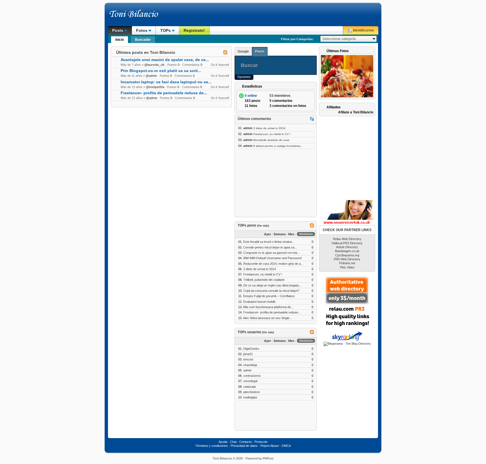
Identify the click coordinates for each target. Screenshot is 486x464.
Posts (118, 30)
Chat (233, 441)
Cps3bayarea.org (347, 255)
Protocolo (261, 441)
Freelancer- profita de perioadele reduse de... (164, 93)
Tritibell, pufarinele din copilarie (264, 279)
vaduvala (249, 386)
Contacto (245, 441)
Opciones (244, 77)
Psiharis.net (347, 263)
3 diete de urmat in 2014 (269, 128)
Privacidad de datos (244, 445)
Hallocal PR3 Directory (347, 243)
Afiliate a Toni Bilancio (355, 112)
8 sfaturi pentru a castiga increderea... (278, 145)
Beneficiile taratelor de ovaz (271, 140)
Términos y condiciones (211, 445)
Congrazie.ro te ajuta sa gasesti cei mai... (271, 252)
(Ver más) (263, 225)
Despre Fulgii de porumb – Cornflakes (269, 296)
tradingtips (250, 397)
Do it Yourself (220, 64)
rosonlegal (250, 381)
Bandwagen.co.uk (347, 251)
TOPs (166, 30)
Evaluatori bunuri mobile (259, 301)
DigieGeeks (251, 348)
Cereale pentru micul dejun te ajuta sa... (270, 247)
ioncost (248, 359)
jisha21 (248, 354)
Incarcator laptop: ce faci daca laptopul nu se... (166, 82)
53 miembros (280, 96)
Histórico (306, 234)
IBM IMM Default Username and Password (272, 258)
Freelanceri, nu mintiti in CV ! (272, 134)
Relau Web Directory (347, 239)
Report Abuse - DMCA (275, 445)
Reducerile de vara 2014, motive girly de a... (273, 263)
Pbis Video (347, 267)
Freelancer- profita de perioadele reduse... (272, 312)
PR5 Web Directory (347, 259)
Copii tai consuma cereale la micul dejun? (271, 290)
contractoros (252, 375)
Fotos (142, 30)
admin (247, 370)
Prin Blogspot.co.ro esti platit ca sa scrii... (161, 71)
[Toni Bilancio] (146, 16)
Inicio (119, 40)
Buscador (143, 40)
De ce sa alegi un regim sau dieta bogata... (272, 285)
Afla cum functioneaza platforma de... (268, 307)
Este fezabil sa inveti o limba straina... (268, 241)
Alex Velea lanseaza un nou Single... (267, 318)
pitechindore (251, 392)
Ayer (267, 234)
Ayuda (223, 441)
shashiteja (250, 365)
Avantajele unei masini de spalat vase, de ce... (165, 60)
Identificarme (363, 30)
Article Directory (347, 247)
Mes (291, 234)
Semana (279, 234)
